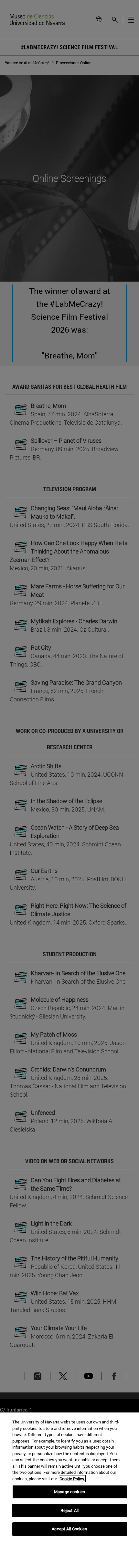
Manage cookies (69, 1491)
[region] (69, 1476)
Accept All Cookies (69, 1529)
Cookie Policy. (72, 1479)
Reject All (69, 1510)
